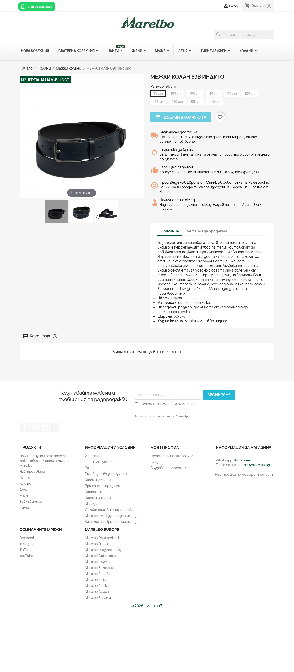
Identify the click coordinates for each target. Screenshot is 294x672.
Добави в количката (180, 117)
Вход (154, 462)
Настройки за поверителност (244, 474)
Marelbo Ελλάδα (97, 561)
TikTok (54, 427)
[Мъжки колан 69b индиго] (56, 212)
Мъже (24, 495)
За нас (90, 468)
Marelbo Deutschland (102, 538)
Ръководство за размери (106, 474)
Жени (24, 507)
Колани (25, 483)
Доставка (93, 456)
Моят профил (164, 447)
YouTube (34, 427)
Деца (24, 489)
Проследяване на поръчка (171, 456)
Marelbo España (97, 573)
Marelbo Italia (95, 579)
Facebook (24, 427)
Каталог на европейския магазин (113, 521)
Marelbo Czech (97, 591)
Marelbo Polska (97, 585)
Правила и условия (100, 462)
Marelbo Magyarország (103, 549)
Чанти (25, 477)
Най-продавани (32, 471)
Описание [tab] (170, 231)
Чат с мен (242, 460)
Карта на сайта (98, 480)
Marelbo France (97, 544)
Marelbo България (99, 567)
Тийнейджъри (31, 501)
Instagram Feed (44, 427)
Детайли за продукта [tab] (207, 231)
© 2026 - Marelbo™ (147, 605)
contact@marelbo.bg (253, 465)
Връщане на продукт (102, 486)
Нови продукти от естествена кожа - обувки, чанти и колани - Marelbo (46, 461)
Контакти (93, 492)
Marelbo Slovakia (98, 597)
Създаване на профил (168, 468)
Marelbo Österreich (100, 555)
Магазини (93, 503)
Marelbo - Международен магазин (113, 515)
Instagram (27, 544)
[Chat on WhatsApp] (36, 6)
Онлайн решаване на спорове (109, 509)
